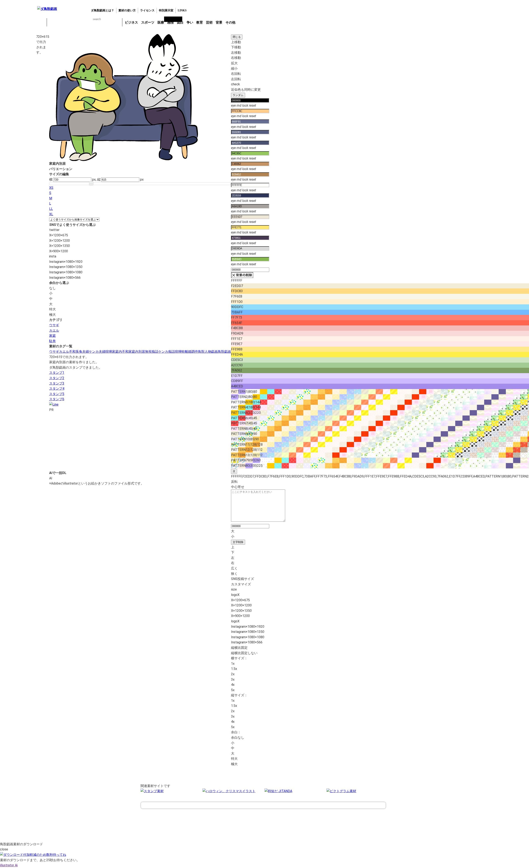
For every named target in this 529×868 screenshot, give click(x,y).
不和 (72, 352)
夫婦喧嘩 (105, 352)
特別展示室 (166, 10)
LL (51, 209)
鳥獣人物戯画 (208, 352)
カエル (52, 22)
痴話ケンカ (160, 352)
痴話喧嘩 (174, 352)
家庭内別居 (137, 352)
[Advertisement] (17, 99)
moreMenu (247, 22)
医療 (160, 22)
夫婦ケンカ (90, 352)
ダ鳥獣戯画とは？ (102, 10)
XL (51, 214)
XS (51, 188)
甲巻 (41, 22)
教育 (199, 22)
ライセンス (147, 10)
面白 (180, 22)
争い (190, 22)
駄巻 (52, 341)
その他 (230, 22)
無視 (148, 352)
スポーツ (147, 22)
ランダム (238, 95)
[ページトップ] (263, 805)
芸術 (209, 22)
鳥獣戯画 (224, 352)
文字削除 (238, 542)
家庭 (52, 336)
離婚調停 (191, 352)
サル (106, 22)
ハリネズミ (117, 22)
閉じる (237, 36)
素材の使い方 (127, 10)
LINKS (182, 10)
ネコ (84, 22)
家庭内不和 (120, 352)
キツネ (74, 22)
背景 (219, 22)
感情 (170, 22)
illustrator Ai (9, 865)
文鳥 (95, 22)
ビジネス (131, 22)
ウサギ (63, 22)
